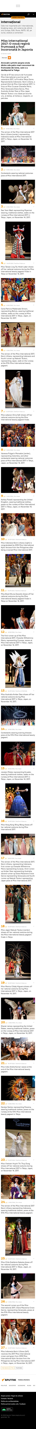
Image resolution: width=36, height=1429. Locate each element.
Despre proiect (5, 1396)
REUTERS (10, 128)
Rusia (29, 1385)
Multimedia (19, 1368)
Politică (4, 1385)
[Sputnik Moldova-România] (6, 15)
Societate (12, 1385)
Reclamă (10, 1398)
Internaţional (5, 1368)
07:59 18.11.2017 (6, 54)
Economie (21, 1385)
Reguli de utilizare (17, 1396)
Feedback (22, 1404)
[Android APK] (7, 1409)
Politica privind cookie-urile (10, 1404)
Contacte (4, 1398)
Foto (12, 1368)
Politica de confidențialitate (10, 1401)
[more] (33, 128)
